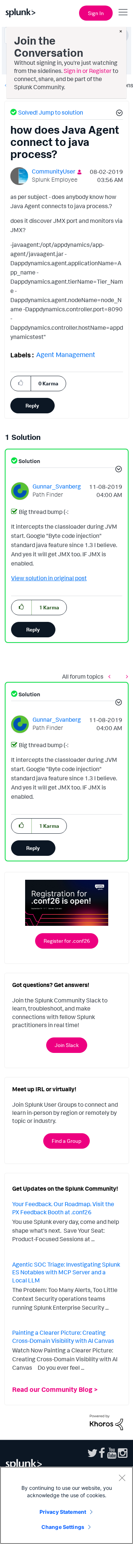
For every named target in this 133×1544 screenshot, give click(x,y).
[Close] (122, 1477)
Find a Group (66, 1141)
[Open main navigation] (123, 12)
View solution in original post (49, 578)
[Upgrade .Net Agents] (111, 676)
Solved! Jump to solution (50, 112)
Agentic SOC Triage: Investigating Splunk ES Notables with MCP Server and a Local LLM (66, 1272)
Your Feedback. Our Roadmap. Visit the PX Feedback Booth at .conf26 (63, 1208)
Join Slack (67, 1045)
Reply (32, 405)
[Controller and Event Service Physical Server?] (125, 676)
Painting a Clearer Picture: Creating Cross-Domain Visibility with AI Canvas (63, 1336)
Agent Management (65, 354)
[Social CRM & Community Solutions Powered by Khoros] (106, 1421)
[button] (118, 114)
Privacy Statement (63, 1512)
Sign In (96, 13)
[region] (66, 1505)
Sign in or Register (88, 70)
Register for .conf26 (67, 941)
